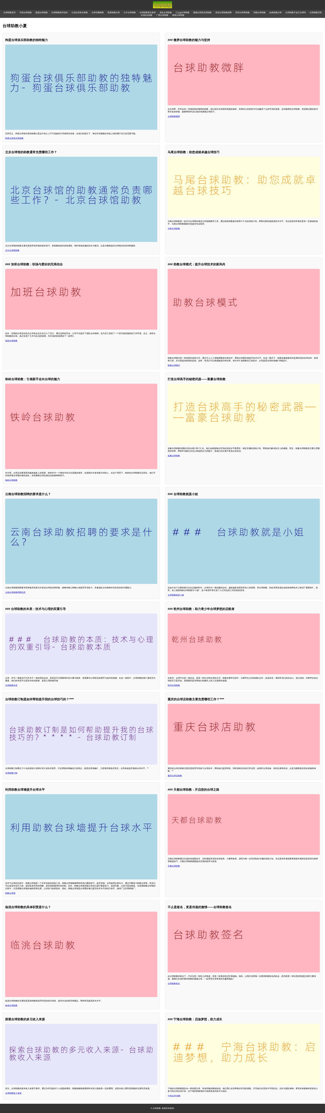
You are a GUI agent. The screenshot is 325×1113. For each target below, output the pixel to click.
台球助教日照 (316, 12)
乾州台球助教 (174, 685)
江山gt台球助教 (182, 12)
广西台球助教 (162, 15)
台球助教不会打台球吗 (295, 12)
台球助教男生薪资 (148, 12)
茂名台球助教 (166, 12)
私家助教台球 (114, 12)
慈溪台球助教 (41, 12)
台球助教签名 (174, 983)
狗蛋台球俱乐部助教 (14, 138)
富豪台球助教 (174, 456)
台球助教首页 (9, 12)
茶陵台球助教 (178, 15)
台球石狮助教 (98, 12)
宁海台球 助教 (174, 1096)
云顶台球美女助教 (79, 12)
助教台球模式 (174, 365)
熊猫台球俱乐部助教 (202, 12)
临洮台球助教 (11, 1005)
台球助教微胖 (174, 116)
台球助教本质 (11, 685)
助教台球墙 (10, 893)
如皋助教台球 (275, 12)
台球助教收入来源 (13, 1093)
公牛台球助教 (130, 12)
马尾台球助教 (174, 228)
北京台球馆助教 (12, 250)
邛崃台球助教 (259, 12)
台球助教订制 (11, 773)
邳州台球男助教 (242, 12)
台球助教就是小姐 (176, 595)
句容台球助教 (25, 12)
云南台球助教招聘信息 (15, 592)
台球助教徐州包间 (59, 12)
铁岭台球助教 (11, 480)
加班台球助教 (11, 341)
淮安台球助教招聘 (223, 12)
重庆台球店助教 (175, 776)
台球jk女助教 (146, 15)
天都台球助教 (174, 866)
